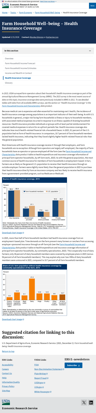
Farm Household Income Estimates (20, 68)
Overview (9, 58)
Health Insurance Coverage (18, 78)
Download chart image (12, 232)
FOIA (36, 364)
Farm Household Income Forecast (20, 63)
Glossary (8, 82)
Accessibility (7, 364)
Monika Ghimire (37, 37)
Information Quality (11, 382)
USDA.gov (38, 382)
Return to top (8, 351)
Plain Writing (40, 373)
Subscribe (72, 365)
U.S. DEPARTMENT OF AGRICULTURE (24, 7)
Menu (92, 6)
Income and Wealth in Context (18, 73)
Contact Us (7, 373)
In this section (11, 50)
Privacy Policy (8, 386)
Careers (5, 369)
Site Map (6, 390)
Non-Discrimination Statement (48, 369)
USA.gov (38, 387)
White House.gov (42, 391)
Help (4, 377)
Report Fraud (40, 378)
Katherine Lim (52, 37)
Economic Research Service (23, 4)
